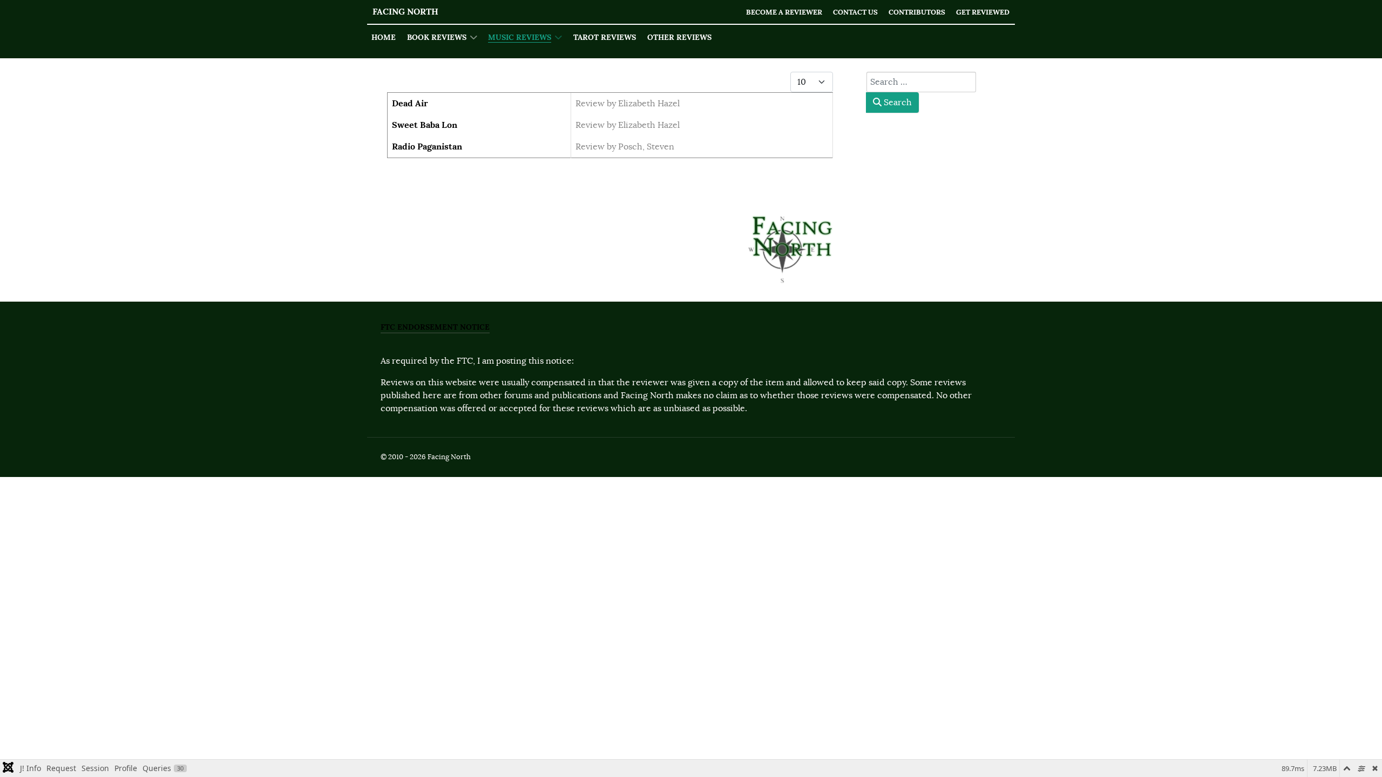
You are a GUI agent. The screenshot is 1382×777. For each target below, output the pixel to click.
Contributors (917, 12)
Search (897, 102)
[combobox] (921, 82)
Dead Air (410, 103)
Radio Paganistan (427, 146)
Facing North (405, 11)
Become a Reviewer (784, 12)
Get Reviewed (983, 12)
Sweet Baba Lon (424, 125)
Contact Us (855, 12)
